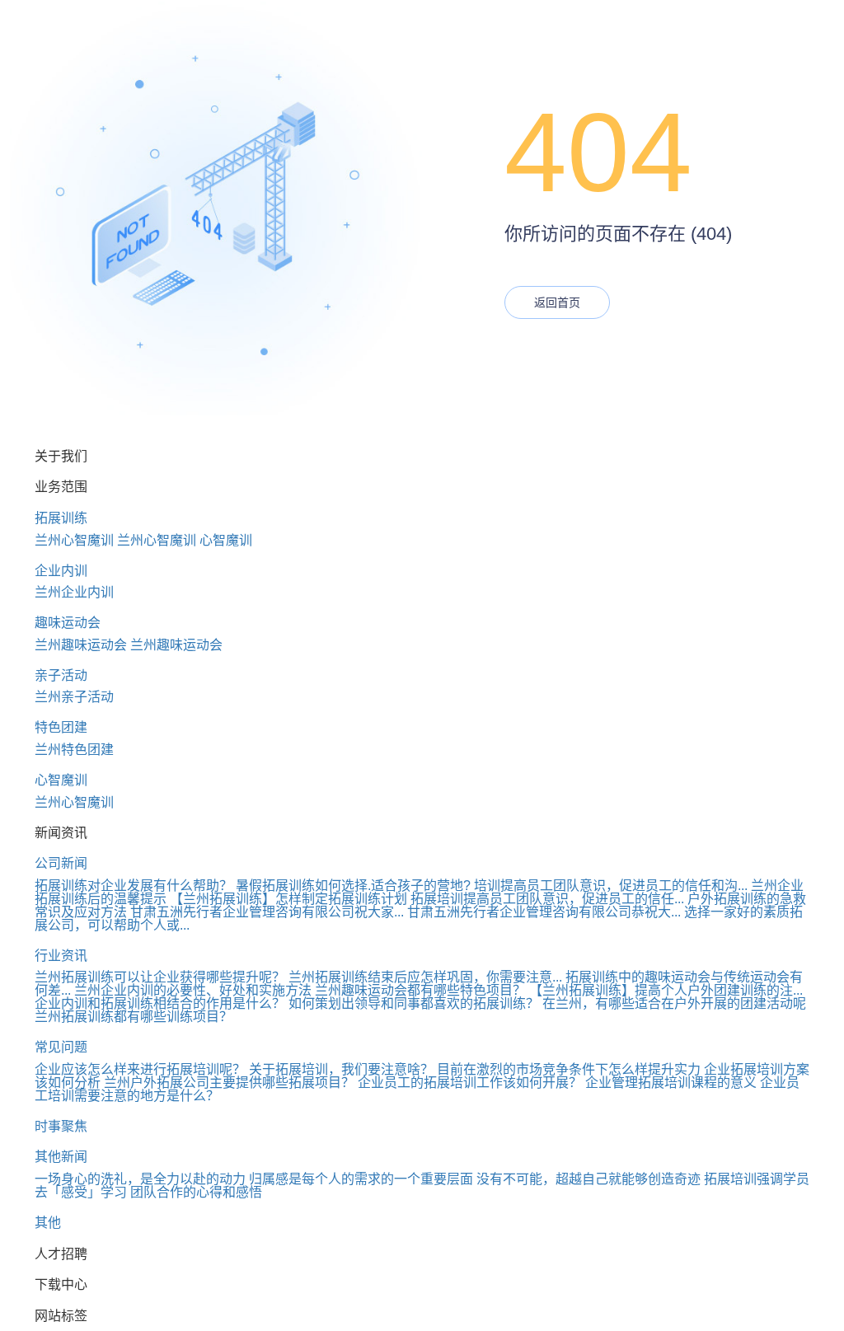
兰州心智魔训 (74, 540)
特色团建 (61, 727)
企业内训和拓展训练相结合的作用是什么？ (160, 1003)
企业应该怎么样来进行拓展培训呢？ (140, 1069)
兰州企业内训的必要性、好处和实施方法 (193, 990)
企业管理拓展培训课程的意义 (671, 1083)
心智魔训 (225, 540)
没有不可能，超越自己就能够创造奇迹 (588, 1179)
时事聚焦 (61, 1126)
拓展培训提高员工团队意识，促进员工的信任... (547, 899)
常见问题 (61, 1047)
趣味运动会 (68, 623)
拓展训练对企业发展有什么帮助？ (133, 886)
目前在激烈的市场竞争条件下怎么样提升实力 (569, 1069)
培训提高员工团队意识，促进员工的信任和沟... (611, 886)
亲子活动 (61, 675)
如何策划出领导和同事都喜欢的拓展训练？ (413, 1003)
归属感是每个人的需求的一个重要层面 (361, 1179)
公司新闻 (61, 863)
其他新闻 (61, 1157)
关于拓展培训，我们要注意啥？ (341, 1069)
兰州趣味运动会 (81, 645)
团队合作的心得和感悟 (196, 1192)
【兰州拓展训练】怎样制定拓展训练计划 (288, 899)
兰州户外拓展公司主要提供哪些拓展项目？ (229, 1083)
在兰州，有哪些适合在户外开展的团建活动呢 (674, 1003)
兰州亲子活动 (74, 697)
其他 (48, 1223)
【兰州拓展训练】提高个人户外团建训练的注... (666, 990)
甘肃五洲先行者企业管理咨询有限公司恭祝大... (544, 912)
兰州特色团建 (74, 750)
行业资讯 (61, 956)
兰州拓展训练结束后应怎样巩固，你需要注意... (425, 977)
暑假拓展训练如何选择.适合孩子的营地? (353, 886)
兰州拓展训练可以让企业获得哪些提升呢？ (160, 977)
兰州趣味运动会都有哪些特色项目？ (420, 990)
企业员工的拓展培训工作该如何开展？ (470, 1083)
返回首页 (557, 302)
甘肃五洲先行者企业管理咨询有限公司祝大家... (267, 912)
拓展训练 (61, 518)
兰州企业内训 (74, 592)
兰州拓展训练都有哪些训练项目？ (133, 1017)
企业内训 (61, 571)
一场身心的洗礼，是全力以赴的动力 (140, 1179)
